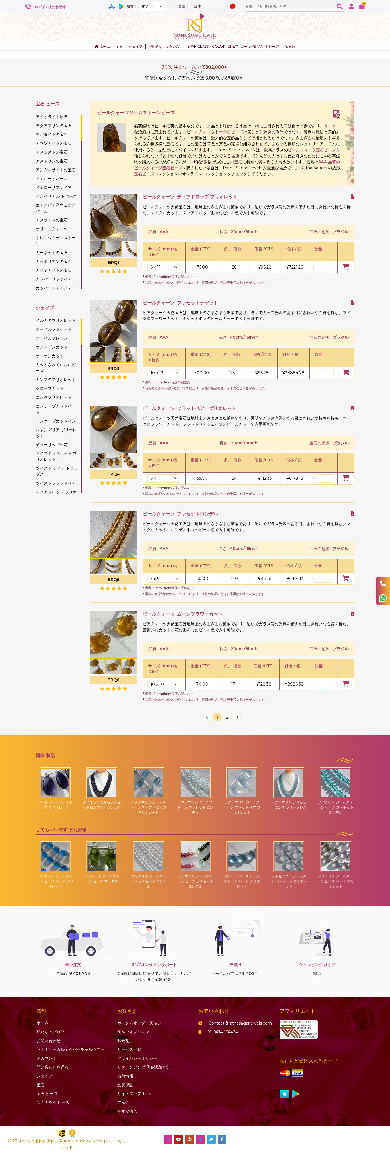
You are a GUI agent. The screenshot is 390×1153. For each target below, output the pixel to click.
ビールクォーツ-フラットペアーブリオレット (189, 408)
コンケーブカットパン (56, 421)
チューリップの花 (52, 444)
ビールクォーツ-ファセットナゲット (180, 302)
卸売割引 (125, 1040)
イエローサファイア (54, 187)
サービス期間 (129, 1049)
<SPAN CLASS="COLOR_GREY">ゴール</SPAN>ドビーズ (232, 46)
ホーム (104, 46)
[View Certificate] (336, 114)
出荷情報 (125, 1076)
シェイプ (135, 46)
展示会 (123, 1102)
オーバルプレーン (52, 338)
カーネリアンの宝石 (54, 261)
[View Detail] (352, 196)
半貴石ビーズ (231, 131)
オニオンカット (50, 355)
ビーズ (47, 1093)
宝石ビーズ (144, 173)
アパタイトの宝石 (52, 134)
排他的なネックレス (163, 46)
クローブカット (50, 388)
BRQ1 (113, 262)
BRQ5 (113, 579)
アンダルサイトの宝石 (56, 169)
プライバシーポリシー (137, 1058)
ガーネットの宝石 (52, 252)
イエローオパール (52, 178)
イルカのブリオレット (56, 320)
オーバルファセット (54, 329)
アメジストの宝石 (52, 152)
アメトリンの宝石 (52, 161)
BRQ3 (113, 368)
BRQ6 (113, 679)
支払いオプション (133, 1031)
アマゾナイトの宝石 (54, 143)
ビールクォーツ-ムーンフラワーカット (183, 614)
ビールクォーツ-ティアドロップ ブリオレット (190, 196)
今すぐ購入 (127, 1111)
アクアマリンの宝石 (54, 125)
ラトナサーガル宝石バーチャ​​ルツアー (70, 1049)
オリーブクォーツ (52, 228)
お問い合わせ (49, 1040)
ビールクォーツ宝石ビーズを (314, 149)
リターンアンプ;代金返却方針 (143, 1067)
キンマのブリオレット (56, 379)
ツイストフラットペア (56, 483)
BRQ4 (114, 474)
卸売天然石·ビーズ (53, 1102)
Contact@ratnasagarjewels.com (240, 1023)
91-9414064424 (223, 1032)
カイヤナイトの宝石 (54, 270)
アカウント (47, 1058)
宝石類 (290, 46)
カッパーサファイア (54, 279)
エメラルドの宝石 (52, 220)
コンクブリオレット (54, 397)
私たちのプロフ (51, 1031)
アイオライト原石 (52, 116)
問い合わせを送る (53, 1067)
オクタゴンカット (52, 347)
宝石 (119, 46)
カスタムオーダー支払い (139, 1022)
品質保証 (125, 1084)
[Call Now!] (383, 583)
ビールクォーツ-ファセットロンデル (180, 514)
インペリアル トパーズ (56, 196)
